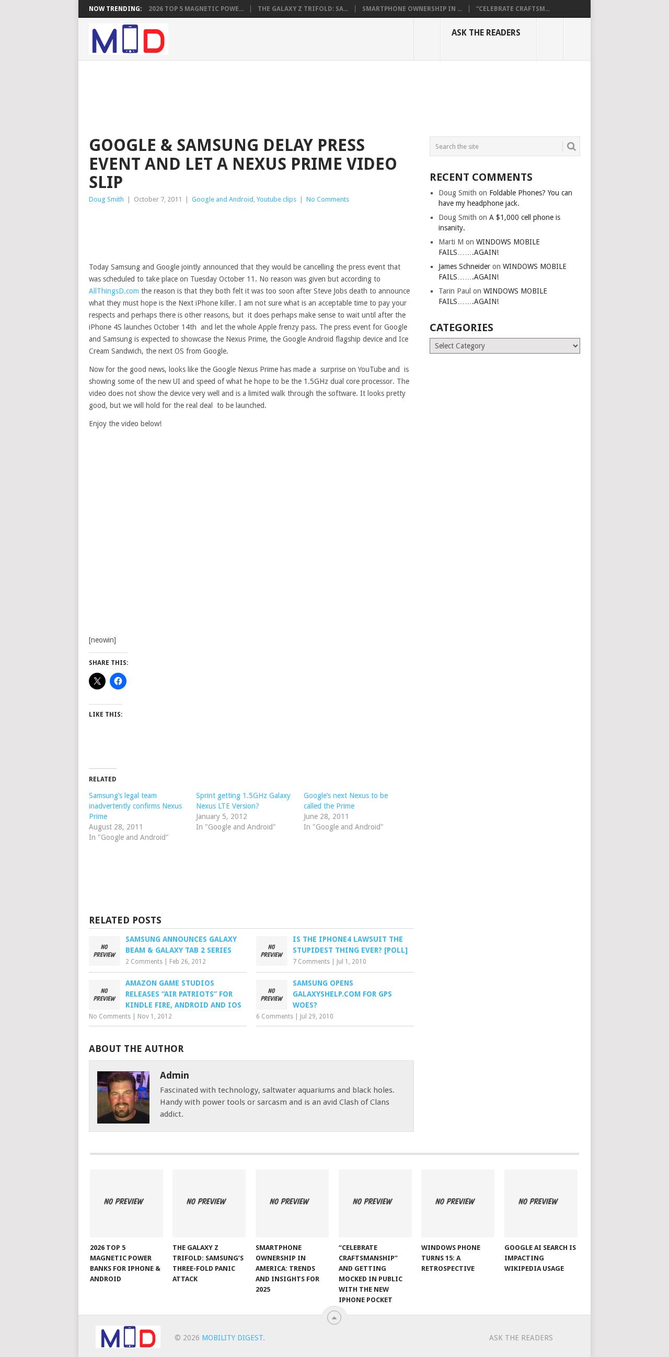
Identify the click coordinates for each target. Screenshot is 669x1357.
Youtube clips (276, 199)
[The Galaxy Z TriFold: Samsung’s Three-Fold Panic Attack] (209, 1203)
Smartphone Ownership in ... (412, 9)
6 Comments (274, 1016)
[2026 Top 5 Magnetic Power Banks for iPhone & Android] (126, 1203)
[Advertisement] (279, 96)
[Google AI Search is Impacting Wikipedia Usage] (541, 1203)
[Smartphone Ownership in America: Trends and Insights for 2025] (292, 1203)
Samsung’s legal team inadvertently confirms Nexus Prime (135, 806)
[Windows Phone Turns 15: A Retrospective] (457, 1203)
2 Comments (144, 961)
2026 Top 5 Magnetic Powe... (196, 9)
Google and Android (222, 199)
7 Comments (311, 961)
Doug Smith (106, 199)
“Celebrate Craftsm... (513, 9)
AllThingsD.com (114, 291)
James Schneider (464, 266)
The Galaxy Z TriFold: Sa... (303, 9)
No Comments (327, 199)
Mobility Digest (232, 1337)
